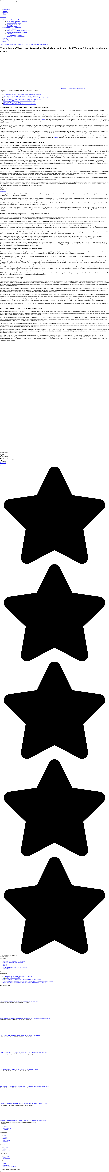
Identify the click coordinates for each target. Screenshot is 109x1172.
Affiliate (5, 1129)
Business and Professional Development (14, 20)
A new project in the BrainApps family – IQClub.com (17, 976)
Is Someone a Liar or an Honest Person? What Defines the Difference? (22, 94)
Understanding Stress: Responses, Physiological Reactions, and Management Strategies (23, 1052)
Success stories (7, 1128)
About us (5, 1126)
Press (4, 1163)
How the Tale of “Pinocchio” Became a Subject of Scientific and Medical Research (25, 97)
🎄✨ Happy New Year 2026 (11, 978)
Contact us (6, 1165)
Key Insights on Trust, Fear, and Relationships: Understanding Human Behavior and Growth (25, 1086)
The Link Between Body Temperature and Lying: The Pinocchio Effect (22, 99)
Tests (4, 14)
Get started (3, 191)
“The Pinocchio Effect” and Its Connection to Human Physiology (21, 96)
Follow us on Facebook (9, 1166)
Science (5, 1141)
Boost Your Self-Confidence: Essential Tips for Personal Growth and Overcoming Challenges (25, 1018)
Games (5, 11)
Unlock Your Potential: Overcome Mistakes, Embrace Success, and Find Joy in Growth (23, 1103)
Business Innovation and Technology (17, 21)
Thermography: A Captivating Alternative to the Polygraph (19, 101)
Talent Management (12, 26)
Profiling (43, 119)
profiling (56, 137)
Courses (5, 12)
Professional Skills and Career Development (18, 30)
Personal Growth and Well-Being (12, 27)
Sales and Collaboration (13, 24)
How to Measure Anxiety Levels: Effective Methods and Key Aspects (22, 979)
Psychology (6, 39)
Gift (4, 1149)
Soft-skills (9, 33)
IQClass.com (6, 1158)
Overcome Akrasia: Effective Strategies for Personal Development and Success (24, 982)
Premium (5, 1147)
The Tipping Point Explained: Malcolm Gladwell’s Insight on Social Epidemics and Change (28, 981)
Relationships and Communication (16, 36)
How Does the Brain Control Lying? (13, 102)
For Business (6, 1140)
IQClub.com (6, 1156)
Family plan (6, 1150)
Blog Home (6, 9)
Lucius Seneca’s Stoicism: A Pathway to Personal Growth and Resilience (19, 1069)
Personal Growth (11, 29)
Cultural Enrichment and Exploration (17, 32)
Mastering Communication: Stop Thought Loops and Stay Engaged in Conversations (23, 1120)
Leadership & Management (14, 23)
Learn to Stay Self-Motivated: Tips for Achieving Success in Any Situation (20, 1035)
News (5, 38)
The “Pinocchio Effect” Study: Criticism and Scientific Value (19, 104)
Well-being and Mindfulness (14, 35)
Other (4, 41)
